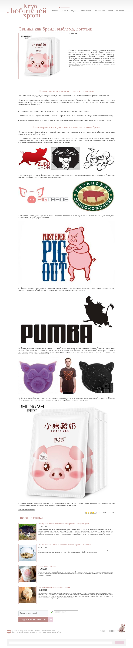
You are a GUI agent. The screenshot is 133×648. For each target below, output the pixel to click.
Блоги (110, 11)
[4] (95, 513)
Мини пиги (108, 631)
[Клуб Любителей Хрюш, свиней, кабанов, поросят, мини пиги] (27, 9)
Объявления (99, 11)
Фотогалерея (85, 11)
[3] (93, 513)
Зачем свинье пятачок (47, 566)
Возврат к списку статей (26, 509)
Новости (54, 11)
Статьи (65, 10)
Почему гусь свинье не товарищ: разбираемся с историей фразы (64, 524)
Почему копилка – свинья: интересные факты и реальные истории (64, 545)
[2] (91, 513)
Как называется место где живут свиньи (54, 587)
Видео (74, 11)
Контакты (120, 11)
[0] (86, 513)
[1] (88, 513)
